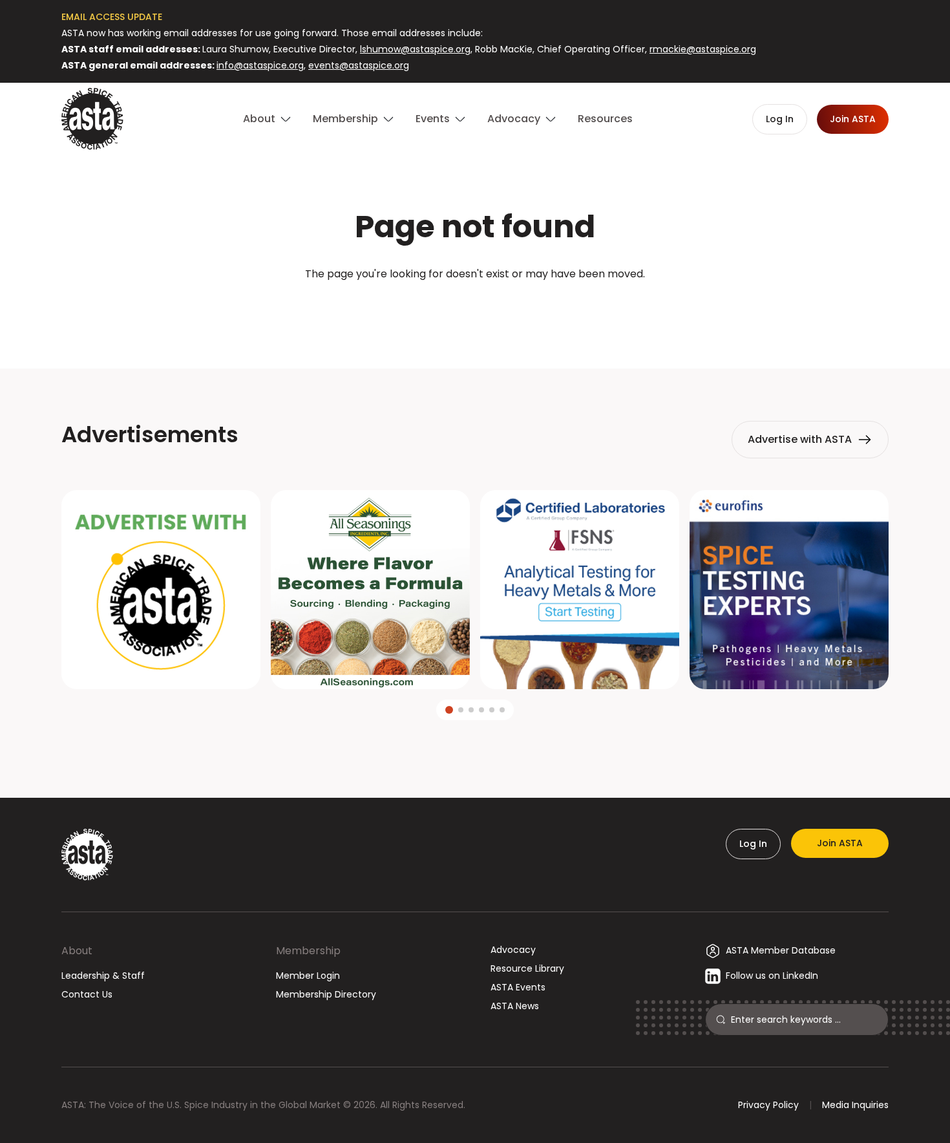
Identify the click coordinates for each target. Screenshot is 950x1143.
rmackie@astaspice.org (702, 49)
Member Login (308, 975)
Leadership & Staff (103, 975)
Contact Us (86, 994)
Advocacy (513, 949)
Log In (753, 843)
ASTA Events (518, 987)
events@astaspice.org (358, 65)
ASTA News (515, 1005)
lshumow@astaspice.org (415, 49)
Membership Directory (326, 994)
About (76, 950)
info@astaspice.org (260, 65)
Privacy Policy (768, 1104)
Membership (308, 950)
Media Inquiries (855, 1104)
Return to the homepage (475, 308)
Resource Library (527, 968)
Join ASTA (840, 843)
